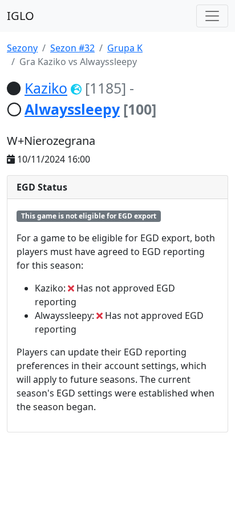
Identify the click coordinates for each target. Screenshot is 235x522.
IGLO (20, 15)
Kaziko (46, 88)
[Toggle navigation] (212, 16)
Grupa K (125, 48)
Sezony (22, 48)
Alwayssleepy (72, 109)
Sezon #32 (72, 48)
